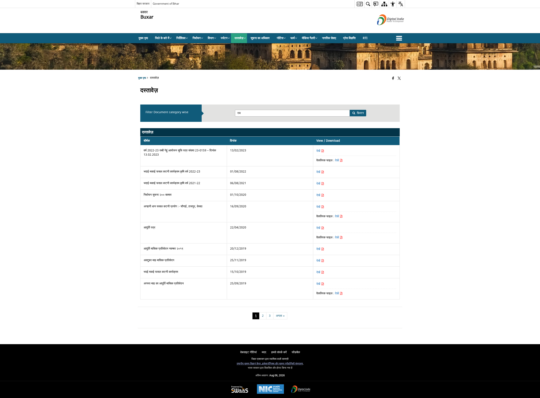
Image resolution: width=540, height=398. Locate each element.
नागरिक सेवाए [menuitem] (329, 38)
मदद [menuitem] (264, 352)
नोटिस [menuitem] (280, 38)
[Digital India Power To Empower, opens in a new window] (301, 389)
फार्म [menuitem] (292, 38)
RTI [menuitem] (365, 38)
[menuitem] (359, 4)
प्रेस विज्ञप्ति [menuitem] (349, 38)
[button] (400, 38)
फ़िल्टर (360, 113)
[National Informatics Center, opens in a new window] (270, 389)
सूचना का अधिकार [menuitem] (260, 38)
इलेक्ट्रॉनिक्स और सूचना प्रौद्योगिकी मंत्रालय (282, 363)
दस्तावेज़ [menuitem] (239, 38)
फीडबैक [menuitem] (296, 352)
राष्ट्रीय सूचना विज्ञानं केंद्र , (249, 363)
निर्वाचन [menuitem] (197, 38)
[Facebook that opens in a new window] (393, 78)
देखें (318, 151)
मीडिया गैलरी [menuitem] (308, 38)
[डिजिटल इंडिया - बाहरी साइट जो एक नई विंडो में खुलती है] (385, 29)
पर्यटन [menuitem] (224, 38)
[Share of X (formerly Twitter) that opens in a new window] (399, 78)
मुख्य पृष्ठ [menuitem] (143, 38)
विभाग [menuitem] (211, 38)
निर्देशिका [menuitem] (180, 38)
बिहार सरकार (143, 4)
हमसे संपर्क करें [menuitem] (279, 352)
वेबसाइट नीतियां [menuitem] (248, 352)
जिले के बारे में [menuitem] (162, 38)
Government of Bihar (166, 4)
